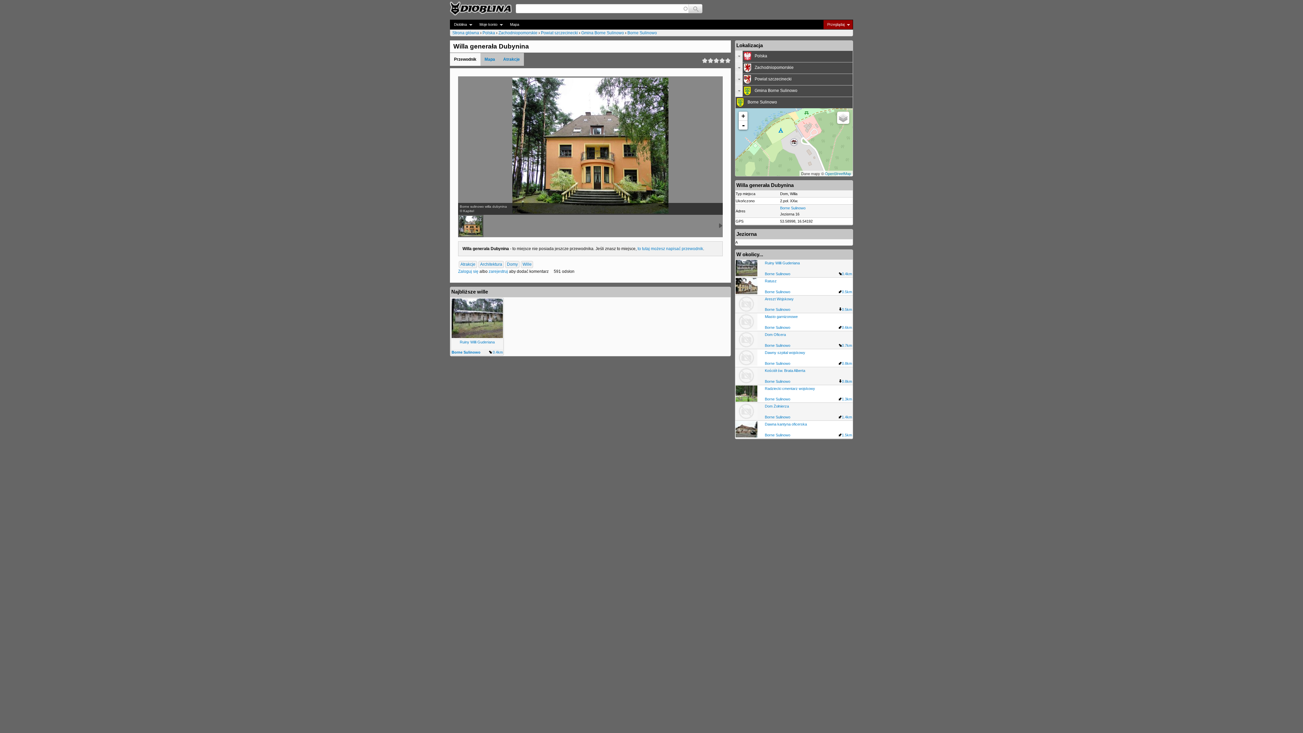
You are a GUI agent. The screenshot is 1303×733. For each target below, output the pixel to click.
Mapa (514, 24)
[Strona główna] (481, 8)
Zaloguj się (468, 271)
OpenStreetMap (838, 173)
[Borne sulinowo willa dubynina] (471, 226)
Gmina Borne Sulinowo (602, 33)
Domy (512, 264)
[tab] (794, 56)
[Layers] (843, 118)
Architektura (491, 264)
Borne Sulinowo (642, 33)
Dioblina (458, 24)
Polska (489, 33)
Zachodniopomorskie (517, 33)
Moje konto (486, 24)
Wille (527, 264)
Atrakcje (511, 59)
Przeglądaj (834, 24)
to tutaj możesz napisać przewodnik (670, 248)
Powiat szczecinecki (559, 33)
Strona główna (465, 33)
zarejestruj (498, 271)
